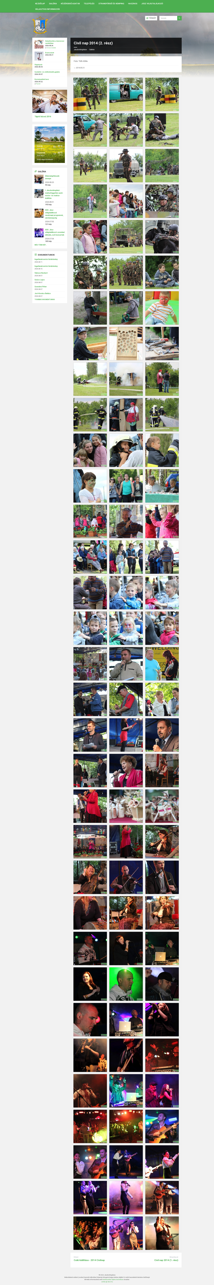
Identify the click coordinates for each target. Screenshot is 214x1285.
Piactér (38, 84)
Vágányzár (38, 65)
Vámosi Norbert (41, 273)
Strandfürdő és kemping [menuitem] (111, 3)
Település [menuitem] (89, 3)
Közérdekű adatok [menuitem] (70, 3)
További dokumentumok (45, 299)
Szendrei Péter (41, 287)
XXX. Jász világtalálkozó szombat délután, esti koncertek (55, 232)
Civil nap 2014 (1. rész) (166, 1260)
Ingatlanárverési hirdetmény (46, 259)
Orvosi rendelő (51, 48)
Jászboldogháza (80, 49)
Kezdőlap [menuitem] (40, 3)
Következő (174, 1257)
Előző (76, 1257)
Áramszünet (49, 53)
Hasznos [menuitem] (132, 3)
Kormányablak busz (42, 79)
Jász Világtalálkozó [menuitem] (152, 3)
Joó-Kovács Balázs (43, 293)
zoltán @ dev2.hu (107, 1282)
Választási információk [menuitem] (47, 9)
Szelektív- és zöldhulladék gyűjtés (47, 72)
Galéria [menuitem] (53, 3)
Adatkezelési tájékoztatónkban (113, 1279)
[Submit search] (179, 18)
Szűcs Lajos (40, 280)
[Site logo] (40, 33)
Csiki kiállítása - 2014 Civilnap (89, 1260)
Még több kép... (41, 245)
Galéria (91, 49)
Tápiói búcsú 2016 (43, 116)
